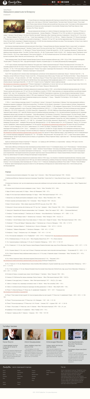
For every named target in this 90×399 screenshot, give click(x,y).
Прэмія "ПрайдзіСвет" (50, 372)
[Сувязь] (54, 2)
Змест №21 (50, 4)
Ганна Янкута (7, 10)
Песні (4, 378)
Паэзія (4, 372)
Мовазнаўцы (20, 376)
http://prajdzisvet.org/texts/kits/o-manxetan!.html (16, 84)
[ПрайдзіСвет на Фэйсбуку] (62, 2)
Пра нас (19, 382)
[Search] (85, 2)
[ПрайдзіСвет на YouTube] (58, 2)
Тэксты (61, 4)
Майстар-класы (35, 374)
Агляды (33, 378)
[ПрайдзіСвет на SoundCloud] (60, 2)
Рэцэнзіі (33, 370)
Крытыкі (19, 374)
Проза (4, 370)
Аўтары (18, 370)
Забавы (4, 384)
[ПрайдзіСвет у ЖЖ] (66, 2)
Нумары (84, 4)
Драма (4, 374)
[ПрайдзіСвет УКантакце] (64, 2)
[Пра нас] (52, 2)
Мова (33, 380)
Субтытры (5, 376)
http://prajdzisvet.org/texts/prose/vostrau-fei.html (54, 124)
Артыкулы (67, 4)
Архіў (47, 374)
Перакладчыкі (20, 372)
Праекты (79, 4)
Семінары (34, 376)
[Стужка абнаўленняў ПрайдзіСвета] (68, 2)
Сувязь (18, 384)
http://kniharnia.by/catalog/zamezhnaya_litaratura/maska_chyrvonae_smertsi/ (23, 132)
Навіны (73, 4)
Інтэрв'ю (33, 372)
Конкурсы (48, 370)
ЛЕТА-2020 (44, 4)
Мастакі (18, 378)
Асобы (56, 4)
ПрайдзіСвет (14, 2)
